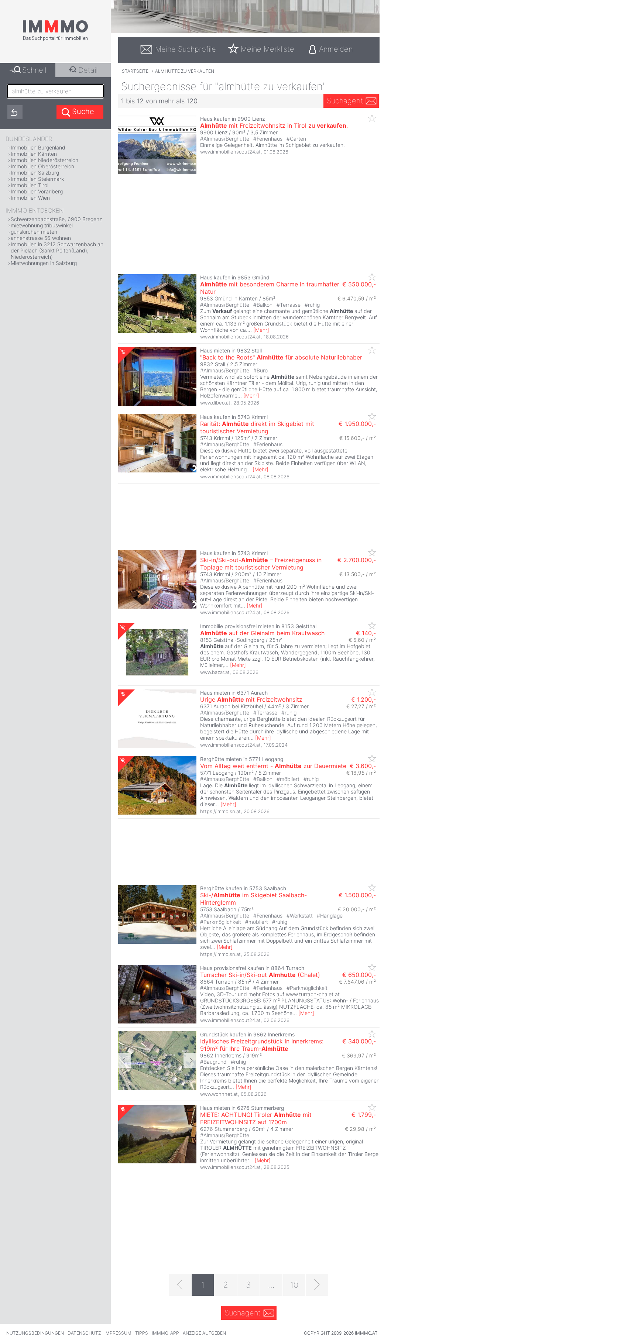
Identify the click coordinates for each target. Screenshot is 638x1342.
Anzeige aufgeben (204, 1333)
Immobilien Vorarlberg (37, 191)
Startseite (135, 71)
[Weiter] (317, 1285)
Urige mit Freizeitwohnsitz (251, 699)
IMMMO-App (165, 1333)
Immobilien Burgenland (38, 147)
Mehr (261, 330)
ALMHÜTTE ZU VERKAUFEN (184, 71)
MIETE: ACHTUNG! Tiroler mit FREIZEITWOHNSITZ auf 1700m (256, 1118)
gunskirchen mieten (34, 231)
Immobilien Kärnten (34, 154)
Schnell (34, 70)
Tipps (141, 1333)
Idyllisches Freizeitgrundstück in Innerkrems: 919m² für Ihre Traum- (261, 1045)
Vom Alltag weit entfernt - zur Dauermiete (273, 766)
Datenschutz (84, 1333)
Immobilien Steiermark (37, 179)
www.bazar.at (215, 672)
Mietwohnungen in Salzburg (44, 263)
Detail (87, 70)
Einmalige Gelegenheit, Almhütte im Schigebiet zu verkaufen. (272, 145)
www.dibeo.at (215, 403)
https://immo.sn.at (220, 811)
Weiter (189, 1060)
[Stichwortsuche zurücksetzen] (15, 112)
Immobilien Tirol (29, 185)
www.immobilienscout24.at (230, 152)
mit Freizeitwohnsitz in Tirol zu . (274, 125)
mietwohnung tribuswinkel (42, 225)
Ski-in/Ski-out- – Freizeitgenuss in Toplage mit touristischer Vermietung (261, 563)
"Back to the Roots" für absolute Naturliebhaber (281, 357)
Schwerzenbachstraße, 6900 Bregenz (56, 219)
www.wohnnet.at (219, 1094)
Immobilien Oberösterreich (42, 166)
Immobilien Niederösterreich (44, 160)
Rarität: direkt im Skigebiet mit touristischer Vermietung (257, 427)
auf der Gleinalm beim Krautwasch (262, 633)
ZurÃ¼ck (124, 1060)
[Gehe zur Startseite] (55, 39)
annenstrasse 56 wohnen (41, 238)
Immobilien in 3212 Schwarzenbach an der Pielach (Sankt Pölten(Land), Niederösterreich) (57, 250)
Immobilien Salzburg (35, 172)
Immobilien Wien (30, 198)
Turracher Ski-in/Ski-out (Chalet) (260, 974)
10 (294, 1285)
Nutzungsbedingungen (35, 1333)
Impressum (117, 1333)
